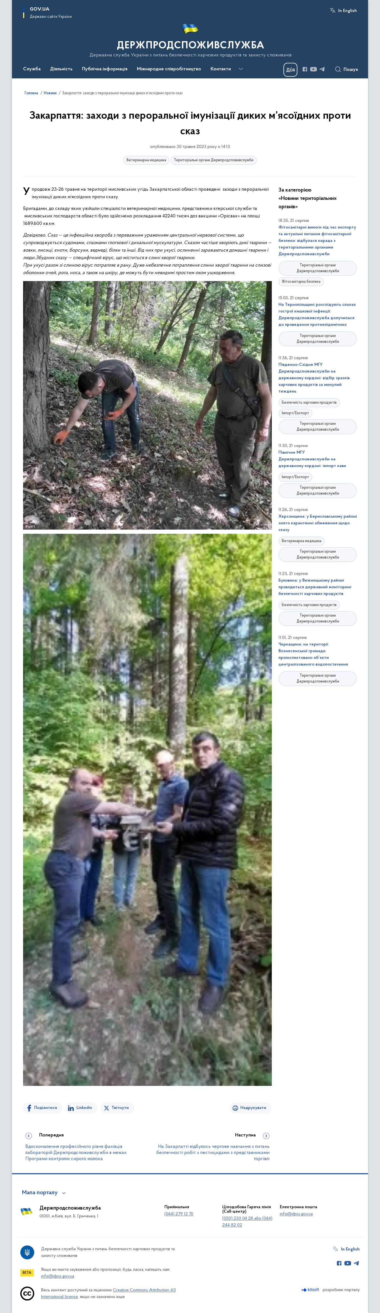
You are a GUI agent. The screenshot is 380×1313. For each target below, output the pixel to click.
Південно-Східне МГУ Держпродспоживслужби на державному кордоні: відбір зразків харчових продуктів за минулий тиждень (314, 378)
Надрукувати (253, 1108)
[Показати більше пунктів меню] (240, 69)
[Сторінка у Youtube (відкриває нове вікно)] (313, 69)
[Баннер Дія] (290, 70)
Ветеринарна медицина (146, 160)
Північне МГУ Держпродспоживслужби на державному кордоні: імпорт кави (312, 459)
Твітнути (120, 1108)
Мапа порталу (40, 1193)
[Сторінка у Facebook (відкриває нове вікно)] (305, 69)
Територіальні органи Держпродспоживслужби (213, 160)
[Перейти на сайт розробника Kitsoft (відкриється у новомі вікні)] (311, 1290)
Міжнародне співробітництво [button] (169, 69)
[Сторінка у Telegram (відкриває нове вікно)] (322, 69)
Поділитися (45, 1108)
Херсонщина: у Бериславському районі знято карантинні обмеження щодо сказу (317, 523)
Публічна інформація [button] (104, 69)
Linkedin (84, 1108)
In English (347, 11)
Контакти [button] (221, 69)
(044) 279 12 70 (178, 1214)
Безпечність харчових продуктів (309, 403)
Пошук (351, 69)
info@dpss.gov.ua (296, 1214)
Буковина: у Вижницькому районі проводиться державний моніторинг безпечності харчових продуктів (315, 587)
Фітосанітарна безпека (301, 282)
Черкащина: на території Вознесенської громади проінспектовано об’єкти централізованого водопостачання (313, 654)
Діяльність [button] (61, 69)
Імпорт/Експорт (295, 413)
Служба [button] (32, 69)
